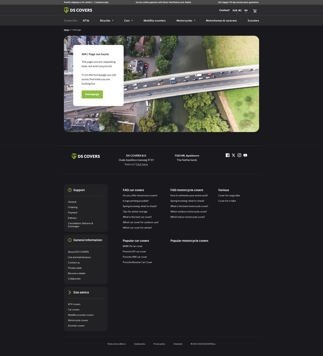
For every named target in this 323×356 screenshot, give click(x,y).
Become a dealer (76, 273)
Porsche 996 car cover (135, 256)
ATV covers (74, 304)
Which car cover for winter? (137, 227)
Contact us (74, 262)
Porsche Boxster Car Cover (137, 262)
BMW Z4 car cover (132, 246)
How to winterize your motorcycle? (189, 195)
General (72, 201)
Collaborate (74, 278)
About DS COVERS (78, 251)
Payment (72, 212)
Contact (224, 10)
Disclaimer (178, 344)
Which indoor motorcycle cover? (187, 216)
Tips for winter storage (135, 211)
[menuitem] (86, 20)
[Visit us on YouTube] (245, 155)
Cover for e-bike (227, 200)
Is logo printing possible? (136, 200)
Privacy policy (159, 344)
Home (66, 30)
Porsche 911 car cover (134, 251)
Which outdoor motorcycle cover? (188, 211)
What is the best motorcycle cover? (189, 206)
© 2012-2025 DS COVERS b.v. (203, 344)
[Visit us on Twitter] (233, 155)
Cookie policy (139, 344)
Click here (142, 164)
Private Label (75, 267)
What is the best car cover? (137, 216)
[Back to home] (78, 10)
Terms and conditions (116, 344)
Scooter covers (76, 325)
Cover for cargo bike (229, 195)
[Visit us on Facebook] (227, 155)
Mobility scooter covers (81, 314)
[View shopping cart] (255, 11)
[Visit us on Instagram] (239, 155)
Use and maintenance (79, 257)
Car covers (73, 309)
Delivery (72, 217)
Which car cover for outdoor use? (141, 222)
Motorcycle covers (78, 320)
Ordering (72, 207)
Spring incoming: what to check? (140, 206)
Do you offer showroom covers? (140, 195)
